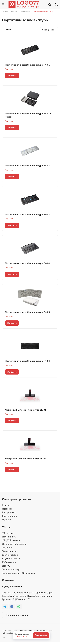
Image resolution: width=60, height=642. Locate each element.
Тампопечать (9, 551)
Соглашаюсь (41, 635)
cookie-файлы (20, 636)
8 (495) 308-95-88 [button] (11, 586)
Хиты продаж (9, 516)
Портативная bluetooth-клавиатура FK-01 (27, 64)
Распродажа (9, 512)
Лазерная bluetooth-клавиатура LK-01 (25, 409)
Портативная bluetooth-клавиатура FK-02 (27, 165)
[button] (3, 4)
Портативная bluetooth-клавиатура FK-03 (27, 214)
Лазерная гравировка (14, 543)
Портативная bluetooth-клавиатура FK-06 (27, 361)
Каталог (6, 505)
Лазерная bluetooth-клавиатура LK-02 (25, 458)
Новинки (7, 508)
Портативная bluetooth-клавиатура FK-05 (27, 312)
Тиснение (7, 547)
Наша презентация (17, 615)
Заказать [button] (12, 75)
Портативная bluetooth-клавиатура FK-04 (27, 263)
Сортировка (48, 30)
